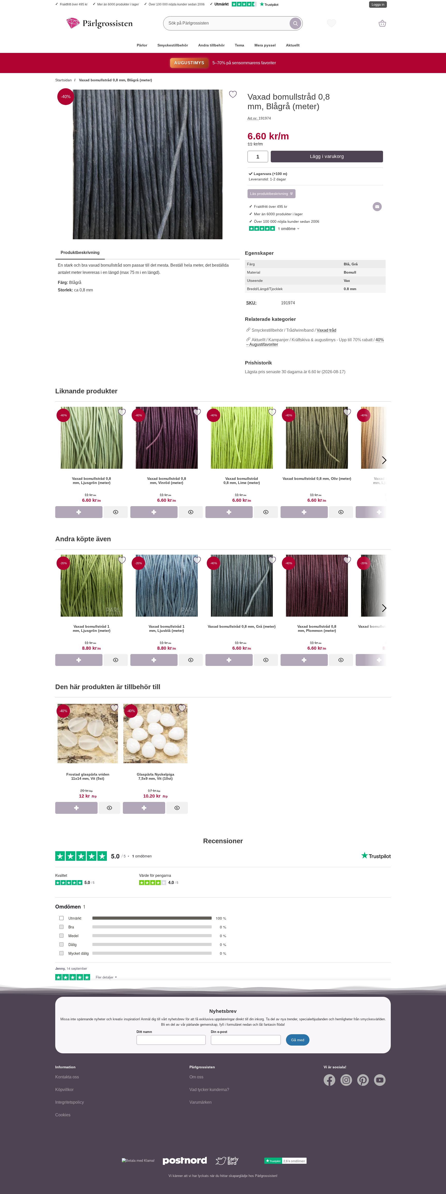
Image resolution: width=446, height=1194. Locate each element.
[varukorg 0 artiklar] (382, 23)
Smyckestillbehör (172, 45)
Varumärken (200, 1102)
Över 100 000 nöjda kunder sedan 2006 (177, 4)
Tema (239, 45)
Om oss (196, 1077)
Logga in (378, 4)
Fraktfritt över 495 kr (73, 4)
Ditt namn (144, 1032)
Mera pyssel (265, 45)
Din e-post (219, 1032)
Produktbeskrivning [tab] (80, 252)
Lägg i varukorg (327, 156)
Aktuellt (293, 45)
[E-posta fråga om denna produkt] (377, 206)
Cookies (62, 1115)
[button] (62, 460)
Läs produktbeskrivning (269, 194)
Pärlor (142, 45)
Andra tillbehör (211, 45)
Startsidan (63, 80)
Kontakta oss (67, 1077)
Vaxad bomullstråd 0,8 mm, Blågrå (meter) (115, 80)
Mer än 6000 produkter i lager (118, 4)
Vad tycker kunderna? (209, 1089)
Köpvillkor (64, 1089)
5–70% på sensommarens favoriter (225, 63)
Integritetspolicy (69, 1102)
